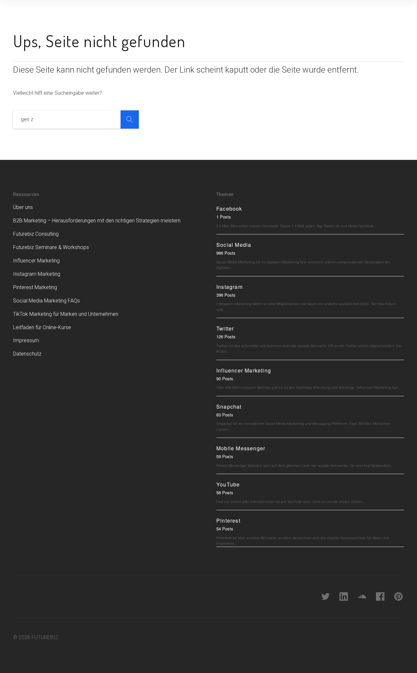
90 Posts (224, 378)
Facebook (229, 208)
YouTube (228, 484)
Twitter (225, 328)
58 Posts (224, 492)
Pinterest (228, 520)
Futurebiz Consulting (36, 234)
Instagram (229, 286)
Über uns (23, 207)
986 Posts (226, 253)
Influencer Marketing (36, 261)
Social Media (233, 244)
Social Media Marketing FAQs (46, 301)
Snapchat (229, 406)
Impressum (26, 340)
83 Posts (224, 415)
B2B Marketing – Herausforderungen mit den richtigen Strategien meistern (96, 220)
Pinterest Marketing (35, 287)
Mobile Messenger (240, 448)
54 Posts (224, 529)
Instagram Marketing (36, 274)
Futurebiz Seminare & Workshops (51, 247)
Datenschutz (27, 354)
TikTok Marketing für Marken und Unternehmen (65, 314)
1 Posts (223, 217)
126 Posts (226, 336)
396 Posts (226, 295)
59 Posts (224, 456)
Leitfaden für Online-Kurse (42, 327)
